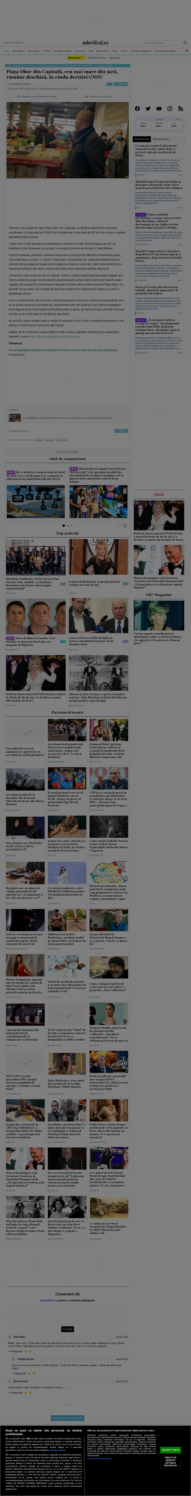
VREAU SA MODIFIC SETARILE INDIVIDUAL (170, 1461)
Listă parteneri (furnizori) (99, 1458)
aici (26, 1474)
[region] (95, 1460)
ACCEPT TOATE (170, 1450)
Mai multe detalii (57, 1450)
